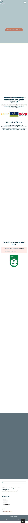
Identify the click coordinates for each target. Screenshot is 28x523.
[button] (25, 2)
